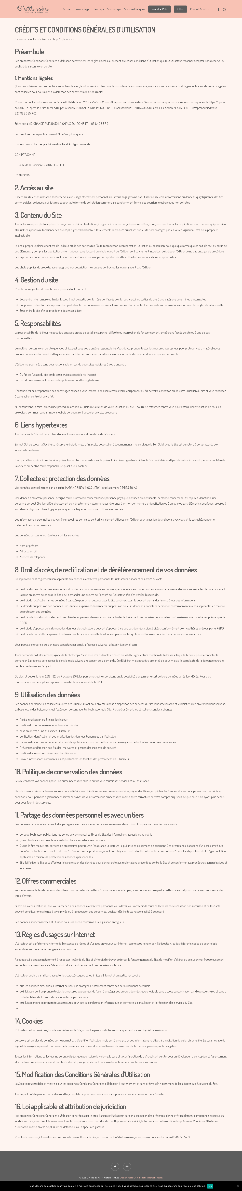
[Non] (238, 1186)
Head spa (98, 9)
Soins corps (114, 9)
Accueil (67, 9)
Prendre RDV (159, 9)
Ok (210, 1186)
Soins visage (82, 9)
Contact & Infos (199, 9)
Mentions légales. (155, 1177)
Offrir (180, 9)
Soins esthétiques (134, 9)
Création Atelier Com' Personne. (134, 1177)
